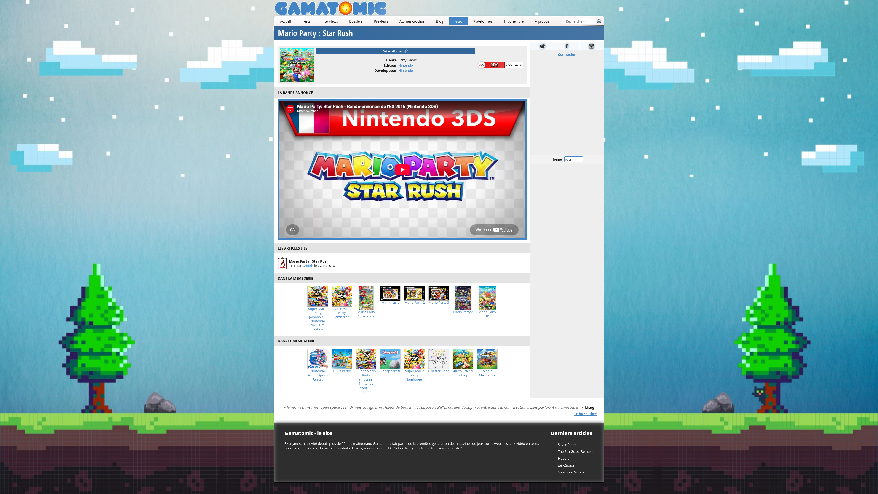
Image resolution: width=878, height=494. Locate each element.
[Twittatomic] (542, 46)
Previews (381, 21)
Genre (391, 60)
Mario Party (390, 303)
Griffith (307, 265)
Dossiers (356, 21)
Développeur (385, 70)
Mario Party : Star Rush (315, 33)
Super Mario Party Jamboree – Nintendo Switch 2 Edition (317, 319)
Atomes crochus (412, 21)
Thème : (558, 159)
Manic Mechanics (487, 373)
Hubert (563, 458)
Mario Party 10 (487, 314)
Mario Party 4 (463, 312)
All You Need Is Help (463, 373)
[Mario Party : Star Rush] (282, 263)
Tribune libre (513, 21)
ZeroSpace (566, 465)
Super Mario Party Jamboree (341, 313)
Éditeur (390, 65)
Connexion (567, 54)
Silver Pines (567, 444)
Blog (439, 21)
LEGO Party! (342, 371)
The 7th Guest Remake (575, 451)
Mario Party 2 (414, 303)
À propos (542, 21)
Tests (306, 21)
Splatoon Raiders (571, 472)
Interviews (330, 21)
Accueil (285, 21)
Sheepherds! (390, 371)
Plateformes (482, 21)
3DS (494, 64)
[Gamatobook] (567, 46)
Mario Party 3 (439, 303)
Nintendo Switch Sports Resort (317, 375)
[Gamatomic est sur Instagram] (591, 46)
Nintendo (405, 65)
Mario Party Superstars (366, 314)
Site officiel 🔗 (395, 51)
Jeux (458, 21)
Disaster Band (439, 371)
